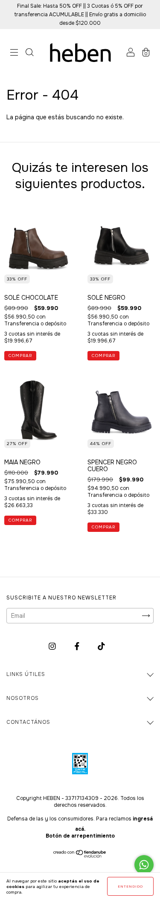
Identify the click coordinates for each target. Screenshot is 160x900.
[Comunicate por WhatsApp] (144, 864)
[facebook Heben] (78, 646)
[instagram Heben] (53, 646)
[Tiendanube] (80, 855)
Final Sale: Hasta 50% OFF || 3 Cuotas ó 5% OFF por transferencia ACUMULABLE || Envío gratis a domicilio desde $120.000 (80, 15)
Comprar (20, 355)
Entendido (130, 886)
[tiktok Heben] (101, 646)
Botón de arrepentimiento (80, 835)
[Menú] (14, 53)
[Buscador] (29, 53)
